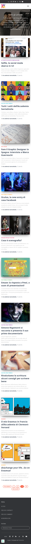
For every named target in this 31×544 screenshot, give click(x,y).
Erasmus (3, 419)
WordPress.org (5, 518)
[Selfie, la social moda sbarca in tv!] (15, 47)
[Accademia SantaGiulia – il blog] (8, 6)
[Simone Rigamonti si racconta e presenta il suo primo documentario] (15, 312)
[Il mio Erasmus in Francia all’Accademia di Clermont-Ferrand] (15, 406)
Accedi (3, 506)
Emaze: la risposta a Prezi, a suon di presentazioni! (15, 284)
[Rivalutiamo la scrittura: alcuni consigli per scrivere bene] (15, 360)
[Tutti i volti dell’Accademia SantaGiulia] (15, 90)
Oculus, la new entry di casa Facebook (13, 198)
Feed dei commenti (6, 514)
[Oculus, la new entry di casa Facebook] (15, 181)
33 (26, 486)
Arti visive (4, 146)
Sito (9, 1)
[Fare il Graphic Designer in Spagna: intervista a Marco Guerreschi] (15, 133)
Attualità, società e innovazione (10, 60)
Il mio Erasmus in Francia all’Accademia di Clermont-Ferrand (15, 424)
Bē (17, 1)
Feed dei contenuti (7, 510)
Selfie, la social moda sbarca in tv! (12, 64)
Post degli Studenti (6, 194)
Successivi (15, 489)
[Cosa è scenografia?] (15, 225)
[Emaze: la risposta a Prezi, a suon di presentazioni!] (15, 267)
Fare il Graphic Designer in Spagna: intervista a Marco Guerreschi (15, 152)
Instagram (11, 2)
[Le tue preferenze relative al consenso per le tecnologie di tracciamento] (2, 541)
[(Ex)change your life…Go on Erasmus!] (15, 452)
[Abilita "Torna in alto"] (28, 541)
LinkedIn (15, 2)
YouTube (22, 2)
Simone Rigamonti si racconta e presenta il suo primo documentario (14, 330)
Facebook (13, 2)
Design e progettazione (7, 237)
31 (17, 486)
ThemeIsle (21, 540)
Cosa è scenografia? (11, 240)
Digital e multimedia (6, 103)
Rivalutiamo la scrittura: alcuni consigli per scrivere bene (15, 378)
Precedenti (7, 486)
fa (19, 75)
